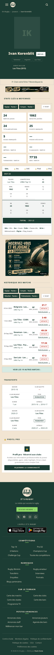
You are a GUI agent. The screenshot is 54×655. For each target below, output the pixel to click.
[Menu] (7, 5)
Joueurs (15, 11)
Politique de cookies (20, 643)
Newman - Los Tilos (23, 332)
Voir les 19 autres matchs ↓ (27, 369)
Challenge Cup (14, 555)
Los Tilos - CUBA (21, 319)
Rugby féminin (14, 569)
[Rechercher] (46, 4)
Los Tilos (14, 397)
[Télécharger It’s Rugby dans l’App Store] (16, 530)
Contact (38, 643)
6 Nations (14, 551)
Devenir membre (27, 509)
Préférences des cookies (27, 646)
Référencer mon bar (14, 626)
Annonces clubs (14, 618)
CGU (32, 643)
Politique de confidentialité (41, 639)
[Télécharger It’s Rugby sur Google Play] (37, 530)
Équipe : (11, 107)
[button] (27, 308)
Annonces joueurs (40, 618)
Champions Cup (40, 551)
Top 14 (14, 546)
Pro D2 (40, 546)
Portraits (40, 577)
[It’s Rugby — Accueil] (27, 492)
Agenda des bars (40, 622)
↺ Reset (46, 107)
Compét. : (27, 291)
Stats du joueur (44, 312)
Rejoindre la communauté (27, 468)
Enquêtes (14, 577)
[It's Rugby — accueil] (12, 4)
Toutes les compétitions (40, 555)
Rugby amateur (40, 569)
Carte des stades (14, 599)
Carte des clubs (39, 595)
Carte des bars (40, 599)
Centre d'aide (7, 639)
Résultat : (11, 296)
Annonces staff (14, 622)
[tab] (6, 168)
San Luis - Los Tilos (22, 357)
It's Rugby (6, 11)
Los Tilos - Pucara (22, 345)
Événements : (29, 296)
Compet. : (27, 107)
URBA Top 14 (18, 310)
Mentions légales (22, 639)
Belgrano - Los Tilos (23, 307)
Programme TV (14, 604)
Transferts (14, 573)
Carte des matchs (14, 595)
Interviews (39, 573)
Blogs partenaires (14, 581)
